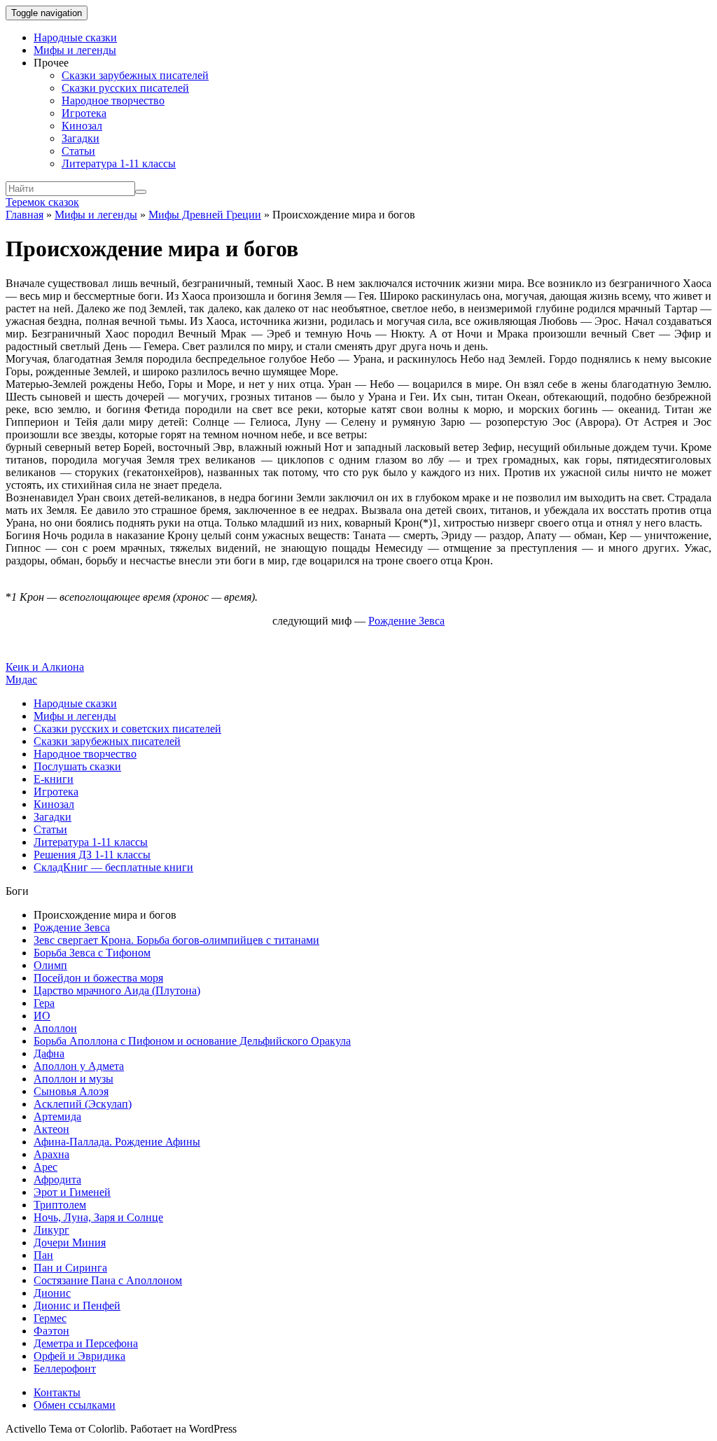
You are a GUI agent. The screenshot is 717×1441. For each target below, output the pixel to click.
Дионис (52, 1293)
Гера (44, 1003)
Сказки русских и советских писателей (127, 729)
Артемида (57, 1116)
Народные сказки (75, 37)
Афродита (57, 1179)
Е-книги (54, 779)
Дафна (49, 1053)
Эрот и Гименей (72, 1192)
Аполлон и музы (73, 1079)
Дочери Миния (70, 1242)
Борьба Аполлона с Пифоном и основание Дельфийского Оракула (192, 1041)
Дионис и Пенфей (77, 1305)
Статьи (78, 151)
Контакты (57, 1392)
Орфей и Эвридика (79, 1356)
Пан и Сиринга (70, 1268)
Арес (45, 1167)
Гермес (50, 1318)
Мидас (21, 679)
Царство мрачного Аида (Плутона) (117, 990)
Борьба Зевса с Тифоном (92, 953)
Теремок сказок (42, 202)
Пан (43, 1255)
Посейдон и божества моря (98, 978)
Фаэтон (51, 1331)
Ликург (51, 1230)
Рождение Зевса (72, 927)
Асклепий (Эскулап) (83, 1104)
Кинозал (82, 126)
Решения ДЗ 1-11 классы (92, 855)
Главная (24, 215)
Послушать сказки (77, 766)
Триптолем (60, 1205)
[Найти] (140, 192)
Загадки (80, 138)
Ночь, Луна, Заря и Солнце (98, 1217)
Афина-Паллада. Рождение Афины (117, 1142)
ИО (42, 1016)
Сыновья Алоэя (71, 1091)
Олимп (50, 965)
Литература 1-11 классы (119, 163)
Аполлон (55, 1028)
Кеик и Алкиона (45, 667)
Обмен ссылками (75, 1405)
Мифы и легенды (75, 50)
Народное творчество (113, 100)
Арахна (51, 1154)
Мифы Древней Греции (204, 215)
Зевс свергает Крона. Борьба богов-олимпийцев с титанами (176, 940)
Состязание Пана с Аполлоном (108, 1280)
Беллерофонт (65, 1368)
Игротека (84, 113)
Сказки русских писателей (125, 88)
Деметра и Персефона (86, 1343)
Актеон (51, 1129)
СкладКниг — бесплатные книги (113, 867)
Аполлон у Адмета (79, 1066)
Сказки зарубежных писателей (135, 75)
